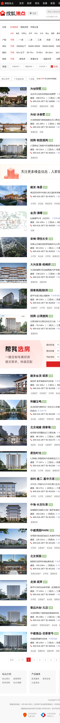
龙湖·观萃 (36, 581)
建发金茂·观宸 (39, 375)
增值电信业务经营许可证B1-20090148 (35, 709)
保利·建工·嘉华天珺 (42, 478)
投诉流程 (6, 682)
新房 (29, 3)
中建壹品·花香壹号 (42, 633)
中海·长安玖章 (39, 504)
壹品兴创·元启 (39, 607)
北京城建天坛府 (52, 17)
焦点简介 (6, 679)
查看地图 (53, 639)
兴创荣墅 (35, 88)
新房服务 (35, 679)
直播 (45, 3)
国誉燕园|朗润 (39, 290)
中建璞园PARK (39, 530)
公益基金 (35, 682)
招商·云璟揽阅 (39, 316)
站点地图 (17, 682)
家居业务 (47, 679)
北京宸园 (35, 556)
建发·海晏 (36, 187)
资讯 (37, 3)
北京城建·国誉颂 (40, 427)
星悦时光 (35, 453)
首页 (21, 3)
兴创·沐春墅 (37, 114)
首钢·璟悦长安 (39, 238)
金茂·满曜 (36, 212)
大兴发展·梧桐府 (40, 264)
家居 (53, 3)
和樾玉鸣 (35, 401)
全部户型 (43, 411)
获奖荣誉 (17, 679)
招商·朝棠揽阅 (39, 140)
